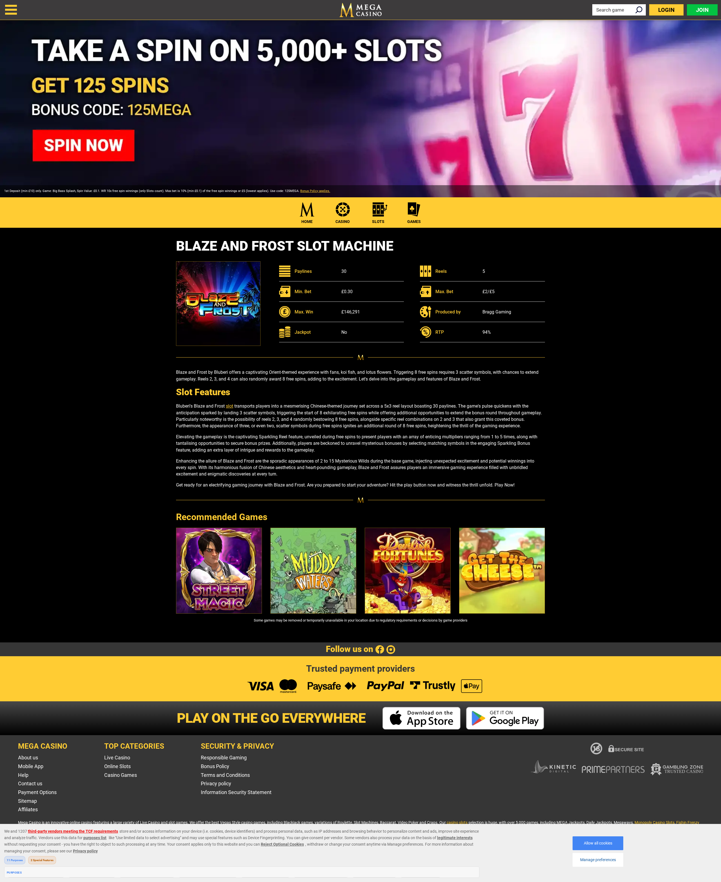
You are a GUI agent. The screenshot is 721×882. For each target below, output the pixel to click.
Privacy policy (216, 783)
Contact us (30, 783)
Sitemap (27, 801)
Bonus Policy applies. (315, 191)
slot (229, 406)
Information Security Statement (236, 792)
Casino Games (120, 775)
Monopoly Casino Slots (655, 822)
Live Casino (117, 758)
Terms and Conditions (225, 775)
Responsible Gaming (224, 758)
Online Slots (117, 766)
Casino (342, 221)
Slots (378, 221)
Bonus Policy (215, 766)
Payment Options (37, 792)
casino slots (457, 822)
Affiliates (28, 809)
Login (666, 9)
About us (28, 758)
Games (414, 221)
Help (23, 775)
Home (307, 221)
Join (702, 9)
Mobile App (30, 766)
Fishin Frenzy (687, 822)
